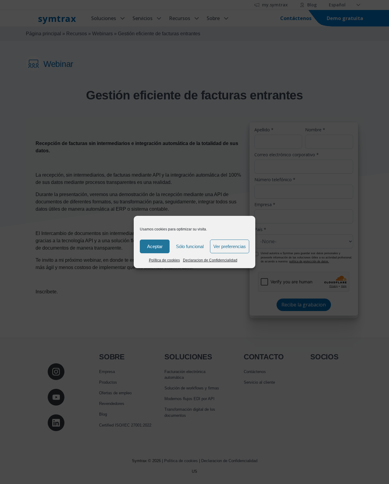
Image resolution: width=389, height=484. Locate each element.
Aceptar (155, 246)
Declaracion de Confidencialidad (210, 260)
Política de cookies (164, 260)
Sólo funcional (190, 246)
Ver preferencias (229, 246)
